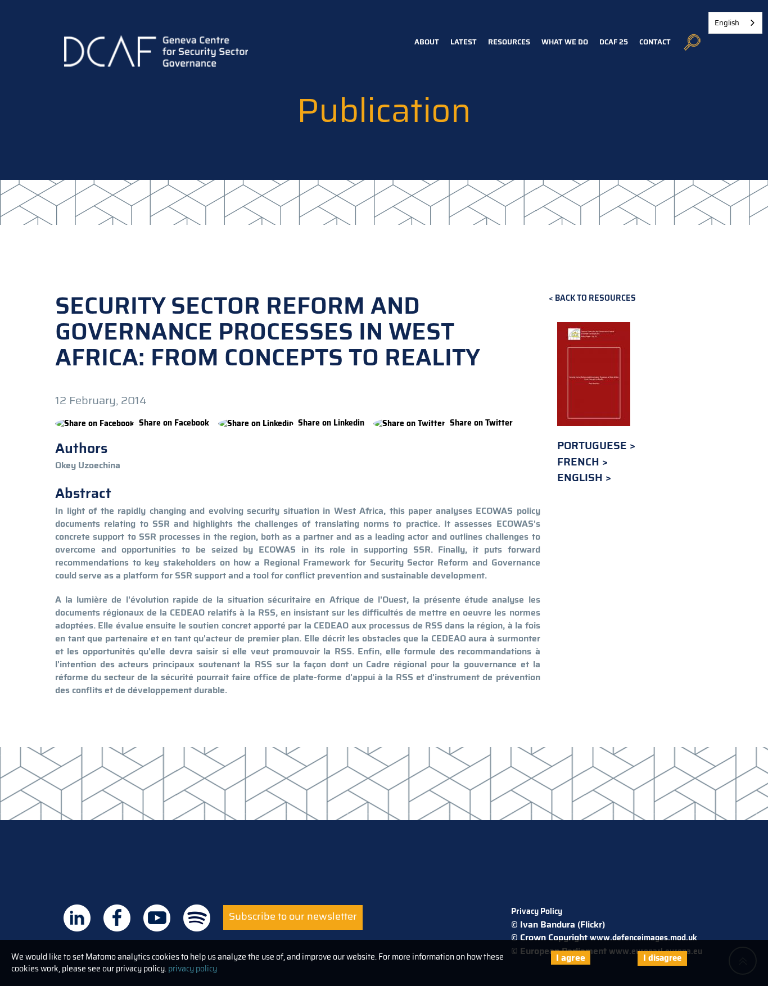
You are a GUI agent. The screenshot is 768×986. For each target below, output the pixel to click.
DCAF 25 (613, 42)
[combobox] (735, 23)
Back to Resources (595, 298)
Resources (509, 42)
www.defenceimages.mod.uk (643, 937)
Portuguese (593, 445)
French (579, 462)
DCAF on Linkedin (77, 917)
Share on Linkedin (331, 423)
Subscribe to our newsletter (293, 916)
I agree (570, 958)
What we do (564, 42)
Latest (463, 42)
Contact (655, 42)
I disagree (662, 958)
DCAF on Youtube (156, 917)
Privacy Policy (536, 911)
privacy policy (192, 968)
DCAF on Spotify (196, 917)
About (426, 42)
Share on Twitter (481, 423)
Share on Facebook (174, 423)
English (581, 477)
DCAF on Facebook (116, 917)
